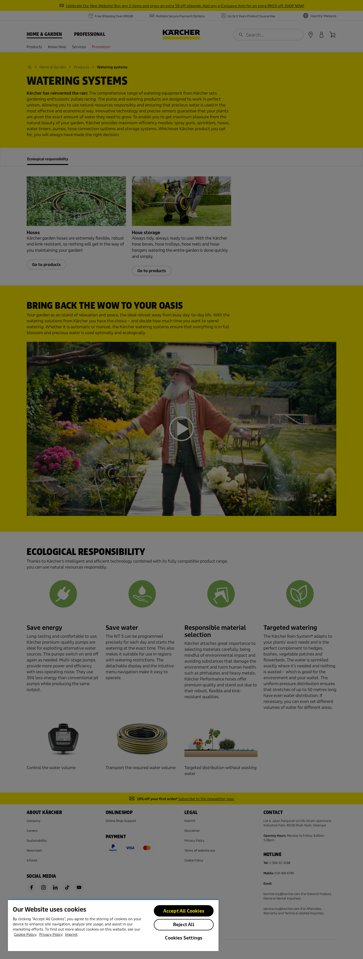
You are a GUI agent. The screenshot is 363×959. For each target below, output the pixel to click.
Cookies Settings (183, 938)
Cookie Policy (25, 934)
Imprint (71, 934)
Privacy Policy (51, 934)
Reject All (183, 924)
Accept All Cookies (183, 911)
